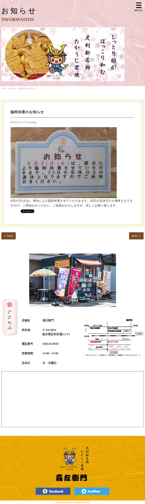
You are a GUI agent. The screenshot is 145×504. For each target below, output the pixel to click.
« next (8, 235)
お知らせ (12, 88)
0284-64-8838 (50, 343)
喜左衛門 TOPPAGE (72, 464)
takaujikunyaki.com (64, 502)
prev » (136, 235)
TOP (3, 88)
